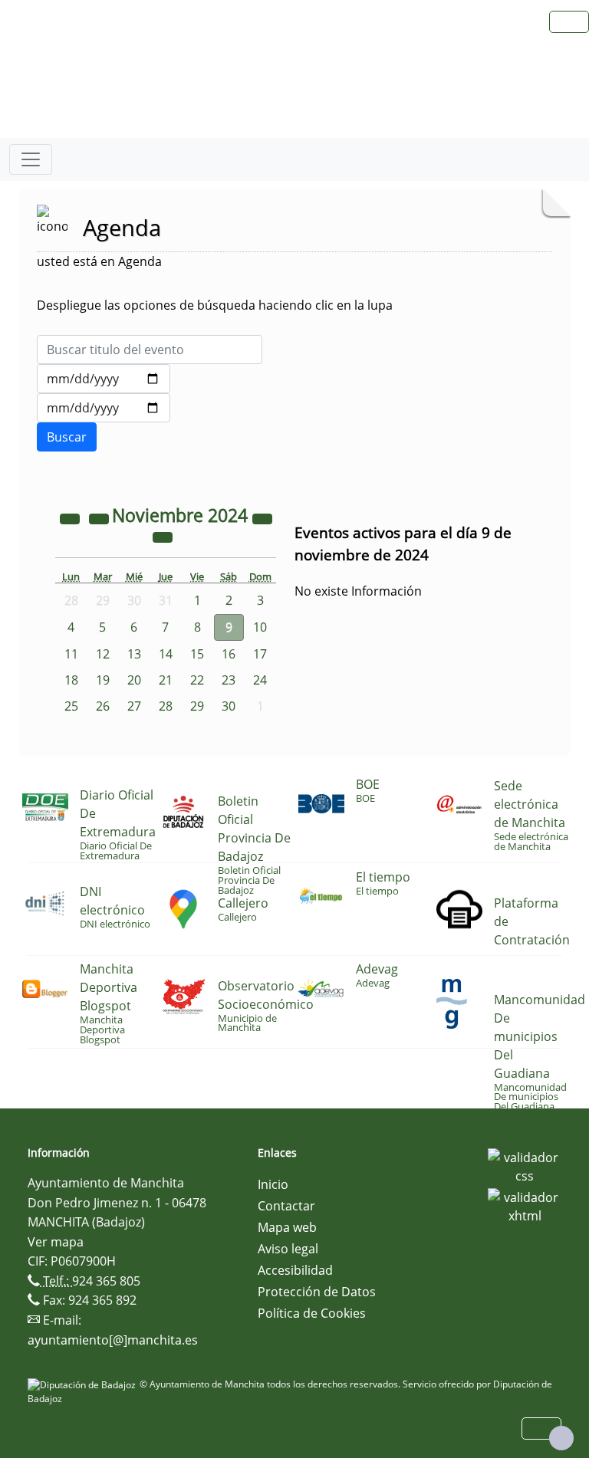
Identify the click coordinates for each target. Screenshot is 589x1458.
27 (134, 706)
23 (228, 680)
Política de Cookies (312, 1313)
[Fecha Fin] (103, 407)
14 (166, 653)
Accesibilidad (295, 1270)
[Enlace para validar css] (524, 1165)
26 (103, 706)
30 (228, 706)
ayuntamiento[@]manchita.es (113, 1340)
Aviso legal (288, 1248)
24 (260, 680)
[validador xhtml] (524, 1205)
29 (197, 706)
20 (134, 680)
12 (103, 653)
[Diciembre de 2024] (163, 535)
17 (260, 653)
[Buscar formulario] (67, 437)
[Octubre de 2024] (100, 517)
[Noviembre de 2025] (262, 517)
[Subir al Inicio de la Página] (561, 1438)
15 (197, 653)
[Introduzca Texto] (149, 349)
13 (134, 653)
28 (166, 706)
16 (228, 653)
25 (71, 706)
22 (197, 680)
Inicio (273, 1184)
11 (71, 653)
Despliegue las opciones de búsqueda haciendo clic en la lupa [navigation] (215, 305)
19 (103, 680)
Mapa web (287, 1227)
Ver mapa (56, 1241)
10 (260, 627)
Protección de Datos (317, 1291)
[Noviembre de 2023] (71, 517)
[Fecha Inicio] (103, 378)
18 (71, 680)
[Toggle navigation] (30, 159)
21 (166, 680)
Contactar (286, 1205)
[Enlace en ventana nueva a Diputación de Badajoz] (84, 1384)
